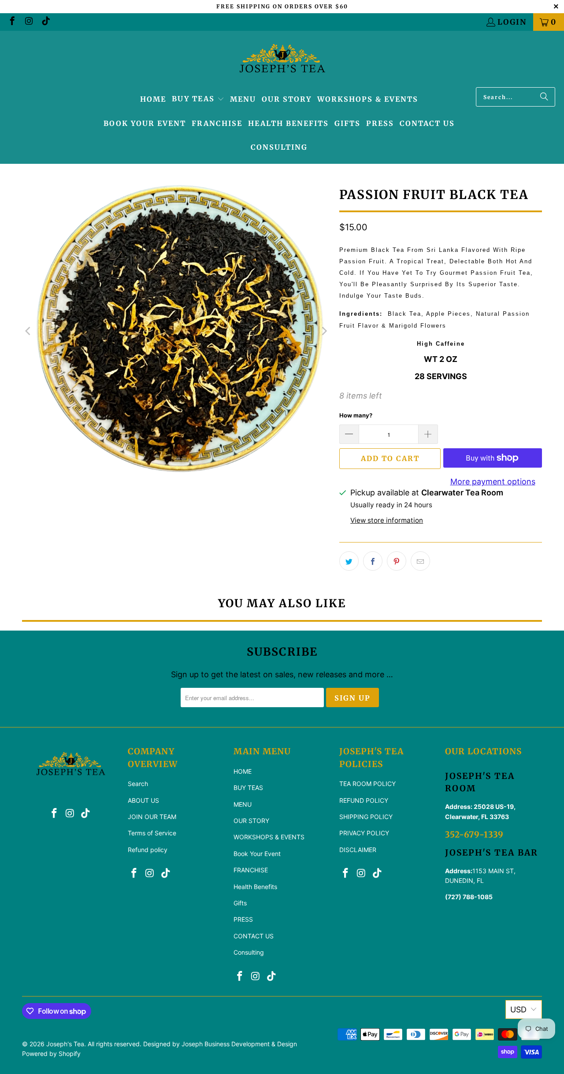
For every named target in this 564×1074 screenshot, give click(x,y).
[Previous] (29, 331)
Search (138, 783)
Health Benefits (255, 886)
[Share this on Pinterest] (396, 561)
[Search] (544, 97)
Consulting (249, 952)
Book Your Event (257, 853)
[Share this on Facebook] (372, 561)
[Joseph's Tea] (282, 61)
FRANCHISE (251, 870)
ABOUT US (143, 800)
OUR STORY (251, 820)
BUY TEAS (248, 787)
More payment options (492, 481)
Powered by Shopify (51, 1053)
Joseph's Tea (65, 1044)
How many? (355, 415)
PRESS (243, 919)
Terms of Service (152, 833)
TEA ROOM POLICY (367, 783)
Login (512, 22)
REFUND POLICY (363, 800)
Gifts (240, 903)
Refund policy (147, 849)
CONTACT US (254, 936)
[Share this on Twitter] (349, 561)
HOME (243, 771)
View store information (386, 520)
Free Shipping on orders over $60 (282, 6)
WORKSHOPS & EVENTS (269, 837)
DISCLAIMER (357, 849)
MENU (243, 804)
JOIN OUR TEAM (152, 816)
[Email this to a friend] (420, 561)
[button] (198, 99)
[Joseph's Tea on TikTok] (45, 22)
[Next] (324, 331)
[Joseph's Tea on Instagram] (28, 22)
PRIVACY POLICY (364, 833)
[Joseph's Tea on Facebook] (12, 22)
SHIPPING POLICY (366, 816)
